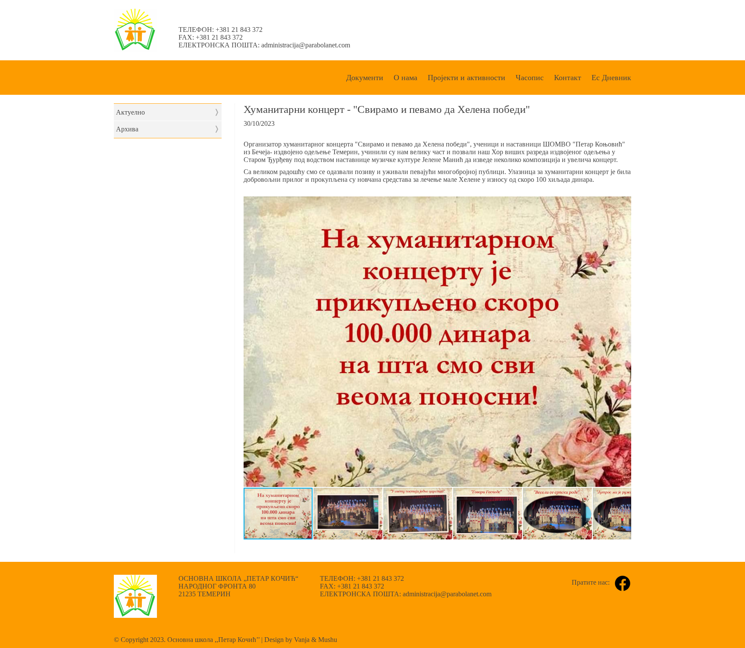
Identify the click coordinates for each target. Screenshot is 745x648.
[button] (623, 204)
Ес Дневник (611, 77)
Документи (364, 77)
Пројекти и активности (466, 77)
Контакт (567, 77)
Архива (167, 129)
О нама (405, 77)
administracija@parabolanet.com (305, 45)
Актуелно (167, 112)
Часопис (530, 77)
